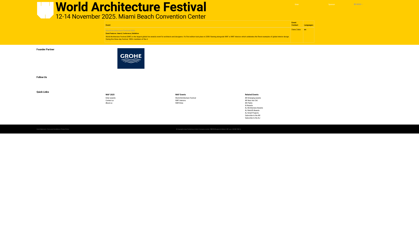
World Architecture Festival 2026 (120, 30)
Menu (359, 4)
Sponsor (331, 4)
